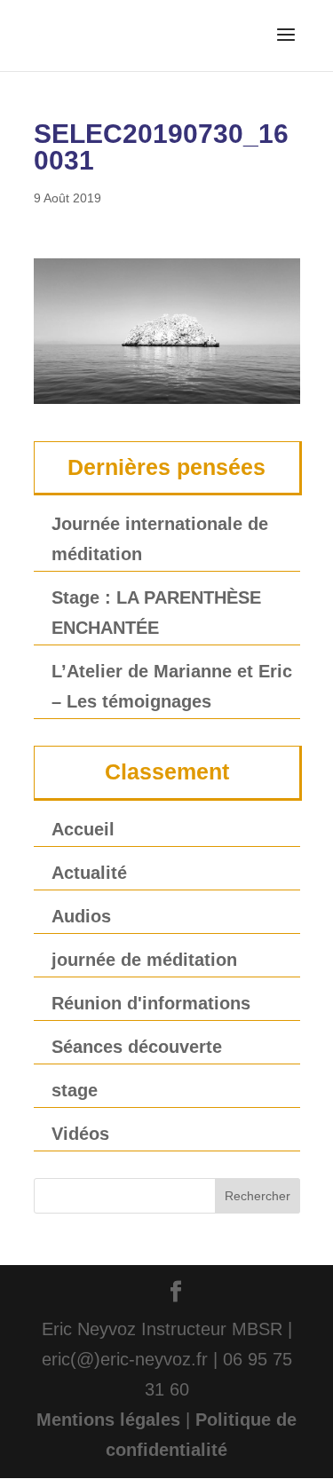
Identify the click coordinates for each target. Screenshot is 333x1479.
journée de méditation (144, 959)
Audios (81, 916)
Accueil (83, 829)
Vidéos (80, 1133)
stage (75, 1090)
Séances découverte (137, 1046)
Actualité (89, 872)
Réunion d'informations (151, 1003)
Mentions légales (108, 1419)
